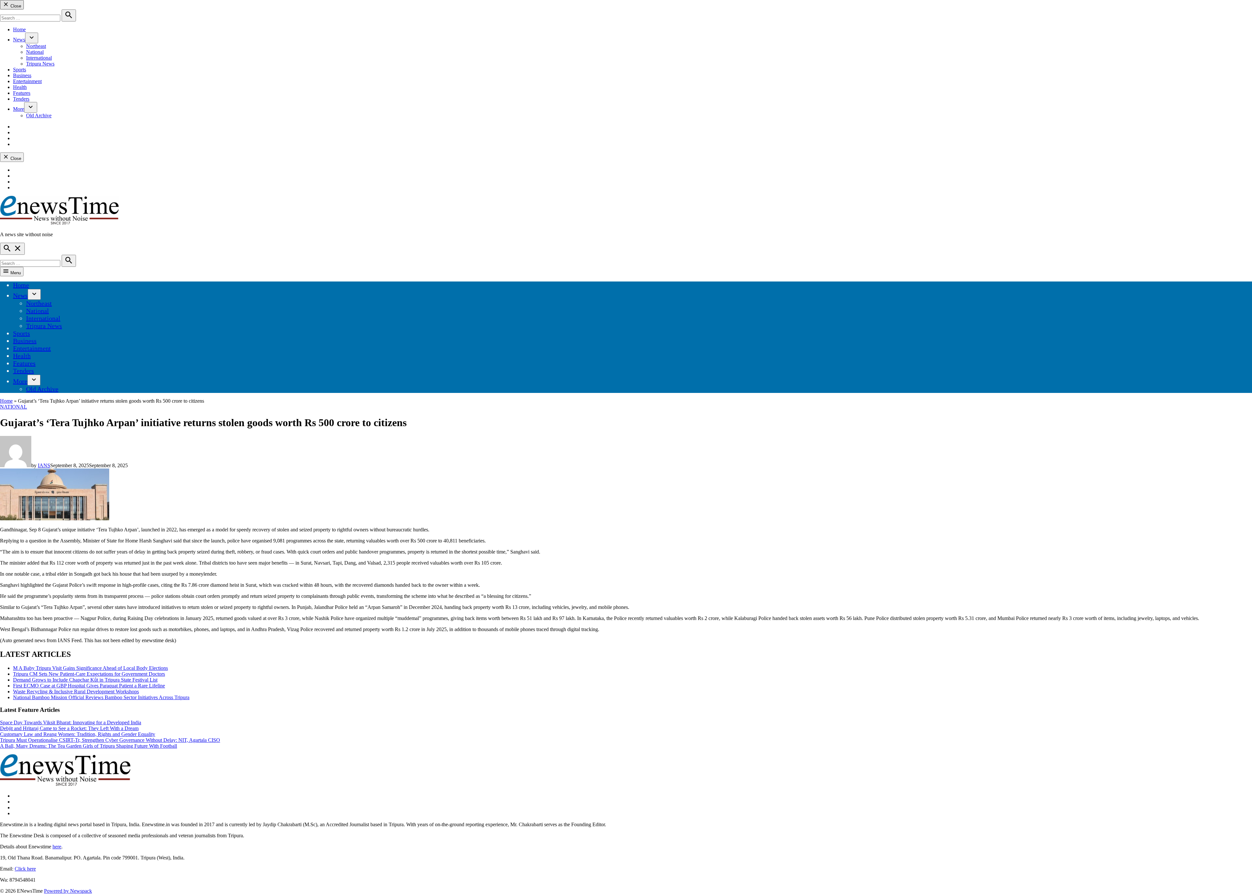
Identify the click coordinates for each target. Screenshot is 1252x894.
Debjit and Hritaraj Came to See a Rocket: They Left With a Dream (69, 728)
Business (22, 75)
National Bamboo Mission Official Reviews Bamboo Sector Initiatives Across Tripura (101, 697)
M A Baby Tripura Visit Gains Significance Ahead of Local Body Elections (90, 668)
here (56, 846)
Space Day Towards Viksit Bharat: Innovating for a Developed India (70, 722)
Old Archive (39, 115)
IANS (44, 465)
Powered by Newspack (68, 891)
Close (15, 6)
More (18, 109)
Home (19, 29)
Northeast (36, 46)
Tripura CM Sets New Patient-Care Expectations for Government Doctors (89, 674)
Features (21, 93)
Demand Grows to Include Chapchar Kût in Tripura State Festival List (85, 680)
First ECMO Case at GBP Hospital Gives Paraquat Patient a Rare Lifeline (89, 685)
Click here (25, 869)
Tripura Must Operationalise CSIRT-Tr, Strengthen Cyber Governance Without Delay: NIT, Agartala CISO (110, 740)
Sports (19, 69)
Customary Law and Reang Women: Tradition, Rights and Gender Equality (77, 734)
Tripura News (40, 63)
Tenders (21, 99)
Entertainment (27, 81)
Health (20, 87)
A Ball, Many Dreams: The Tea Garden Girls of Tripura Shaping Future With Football (88, 746)
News (19, 39)
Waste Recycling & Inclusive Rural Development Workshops (76, 691)
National (35, 52)
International (39, 58)
